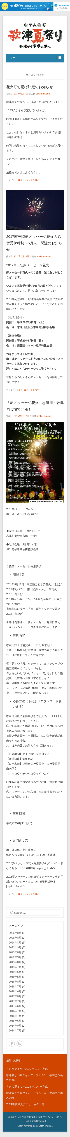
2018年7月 (15, 986)
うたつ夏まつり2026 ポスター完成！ (28, 1068)
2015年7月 (15, 1015)
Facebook (12, 1044)
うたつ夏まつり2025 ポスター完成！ (28, 1086)
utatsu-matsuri (43, 93)
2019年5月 (15, 976)
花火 (20, 180)
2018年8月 (15, 981)
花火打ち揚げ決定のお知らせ (29, 87)
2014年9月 (15, 1025)
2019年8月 (15, 962)
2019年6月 (15, 971)
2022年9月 (15, 957)
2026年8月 (15, 932)
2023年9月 (15, 947)
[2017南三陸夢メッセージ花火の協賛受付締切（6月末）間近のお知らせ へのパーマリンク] (35, 210)
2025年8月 (15, 937)
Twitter (19, 1044)
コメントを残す (31, 180)
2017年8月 (15, 996)
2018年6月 (15, 991)
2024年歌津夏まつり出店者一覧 (25, 1104)
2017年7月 (15, 1001)
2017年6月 (15, 1006)
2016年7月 (15, 1010)
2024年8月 (15, 942)
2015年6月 (15, 1020)
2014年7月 (15, 1030)
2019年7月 (15, 966)
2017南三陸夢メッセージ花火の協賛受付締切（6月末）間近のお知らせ (34, 243)
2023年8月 (15, 952)
